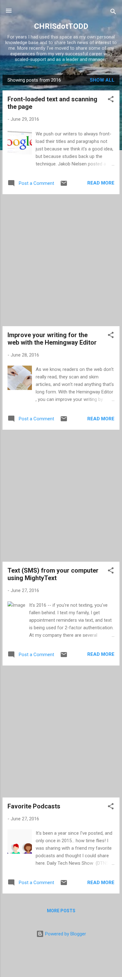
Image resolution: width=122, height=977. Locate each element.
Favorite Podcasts (34, 806)
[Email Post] (64, 185)
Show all (102, 80)
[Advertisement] (61, 260)
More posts (61, 910)
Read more (100, 183)
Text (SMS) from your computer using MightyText (53, 574)
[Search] (113, 12)
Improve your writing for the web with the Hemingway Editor (52, 338)
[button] (110, 100)
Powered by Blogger (65, 934)
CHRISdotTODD (61, 26)
